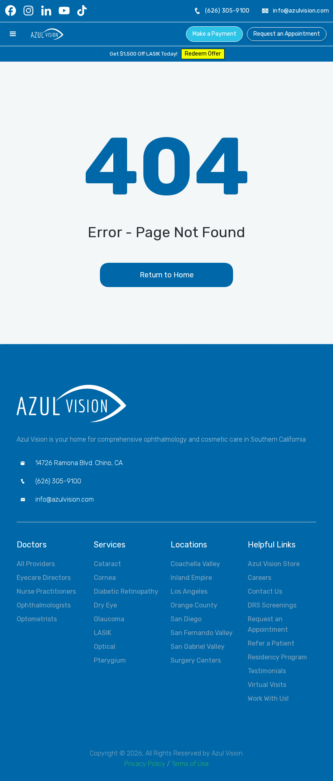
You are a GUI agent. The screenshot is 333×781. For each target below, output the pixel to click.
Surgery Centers (196, 660)
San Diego (186, 619)
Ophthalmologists (44, 605)
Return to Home (167, 274)
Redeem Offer (203, 53)
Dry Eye (105, 605)
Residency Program (277, 657)
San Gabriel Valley (198, 646)
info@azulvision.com (301, 10)
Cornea (105, 577)
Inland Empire (191, 577)
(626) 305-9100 (227, 10)
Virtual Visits (267, 685)
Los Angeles (189, 591)
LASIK (102, 633)
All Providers (36, 564)
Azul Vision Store (274, 564)
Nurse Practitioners (46, 591)
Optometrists (37, 619)
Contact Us (265, 591)
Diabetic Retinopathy (126, 591)
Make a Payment (214, 33)
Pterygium (110, 660)
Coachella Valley (195, 564)
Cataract (107, 564)
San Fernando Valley (202, 633)
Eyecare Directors (44, 577)
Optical (104, 646)
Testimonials (267, 671)
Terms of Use (190, 764)
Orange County (194, 605)
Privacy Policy (144, 764)
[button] (13, 34)
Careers (259, 577)
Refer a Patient (271, 643)
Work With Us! (268, 698)
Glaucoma (109, 619)
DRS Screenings (272, 605)
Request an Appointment (286, 33)
